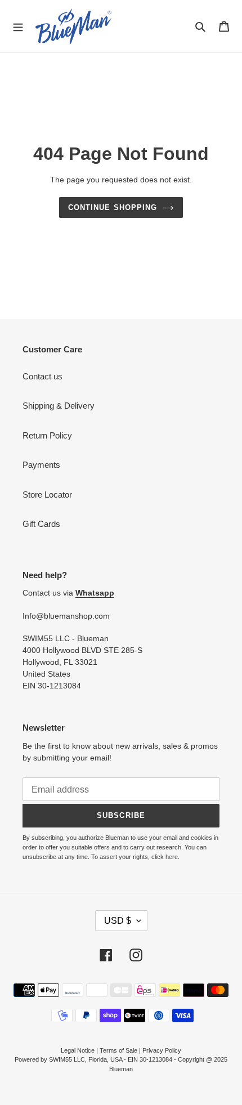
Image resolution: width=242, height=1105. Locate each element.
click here (164, 856)
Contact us (42, 376)
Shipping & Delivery (59, 405)
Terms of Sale (118, 1050)
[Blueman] (73, 26)
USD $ (117, 920)
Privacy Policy (161, 1050)
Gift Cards (41, 524)
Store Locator (47, 494)
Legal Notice (78, 1050)
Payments (41, 464)
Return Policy (47, 435)
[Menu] (18, 26)
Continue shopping (112, 207)
